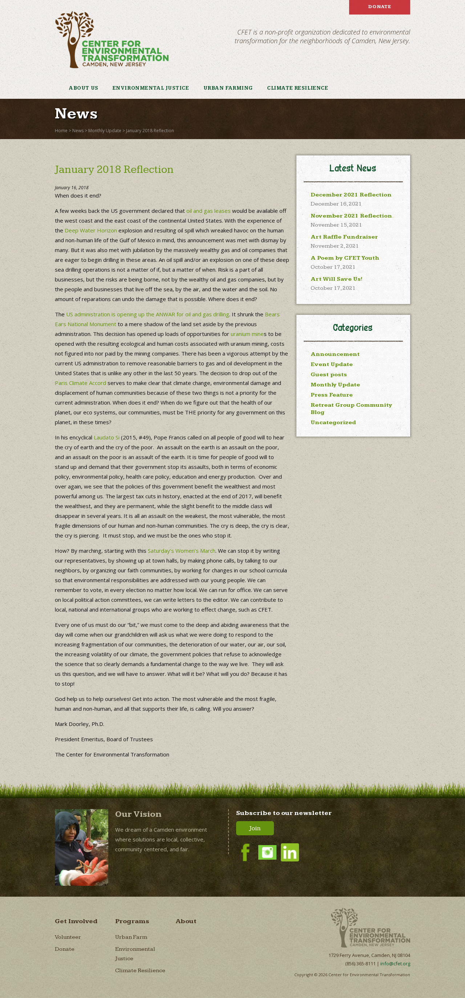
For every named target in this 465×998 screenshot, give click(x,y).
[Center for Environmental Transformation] (112, 39)
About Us (83, 88)
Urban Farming (228, 88)
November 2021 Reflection (351, 215)
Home (61, 130)
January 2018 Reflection (150, 130)
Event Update (332, 364)
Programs (132, 921)
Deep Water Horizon (91, 230)
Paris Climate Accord (80, 382)
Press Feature (332, 395)
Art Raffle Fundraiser (344, 237)
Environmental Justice (151, 88)
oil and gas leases (208, 210)
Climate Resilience (297, 88)
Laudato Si (107, 437)
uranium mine (247, 333)
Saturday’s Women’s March (181, 550)
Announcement (335, 354)
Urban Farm (131, 937)
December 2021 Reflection (351, 194)
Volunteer (68, 937)
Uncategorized (333, 422)
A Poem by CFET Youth (345, 258)
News (78, 130)
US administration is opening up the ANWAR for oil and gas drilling (147, 314)
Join (255, 828)
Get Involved (76, 921)
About (186, 921)
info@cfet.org (395, 963)
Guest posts (329, 374)
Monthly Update (104, 130)
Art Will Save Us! (337, 279)
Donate (379, 6)
